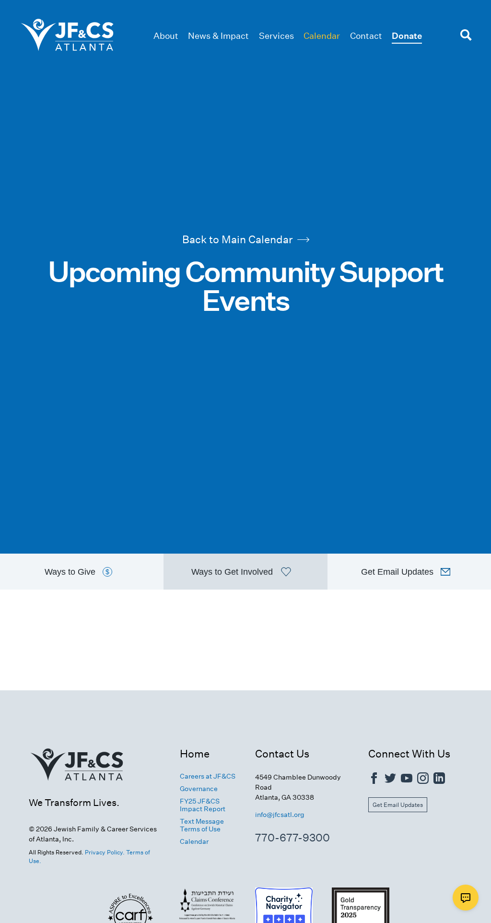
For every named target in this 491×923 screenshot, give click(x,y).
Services (276, 36)
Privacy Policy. (105, 852)
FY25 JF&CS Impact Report (202, 805)
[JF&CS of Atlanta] (77, 791)
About (165, 36)
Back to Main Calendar (237, 239)
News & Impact (218, 36)
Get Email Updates (398, 805)
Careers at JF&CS (207, 776)
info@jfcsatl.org (279, 814)
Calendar (322, 36)
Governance (199, 788)
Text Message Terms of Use (202, 825)
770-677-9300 (292, 837)
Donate (407, 36)
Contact (366, 36)
